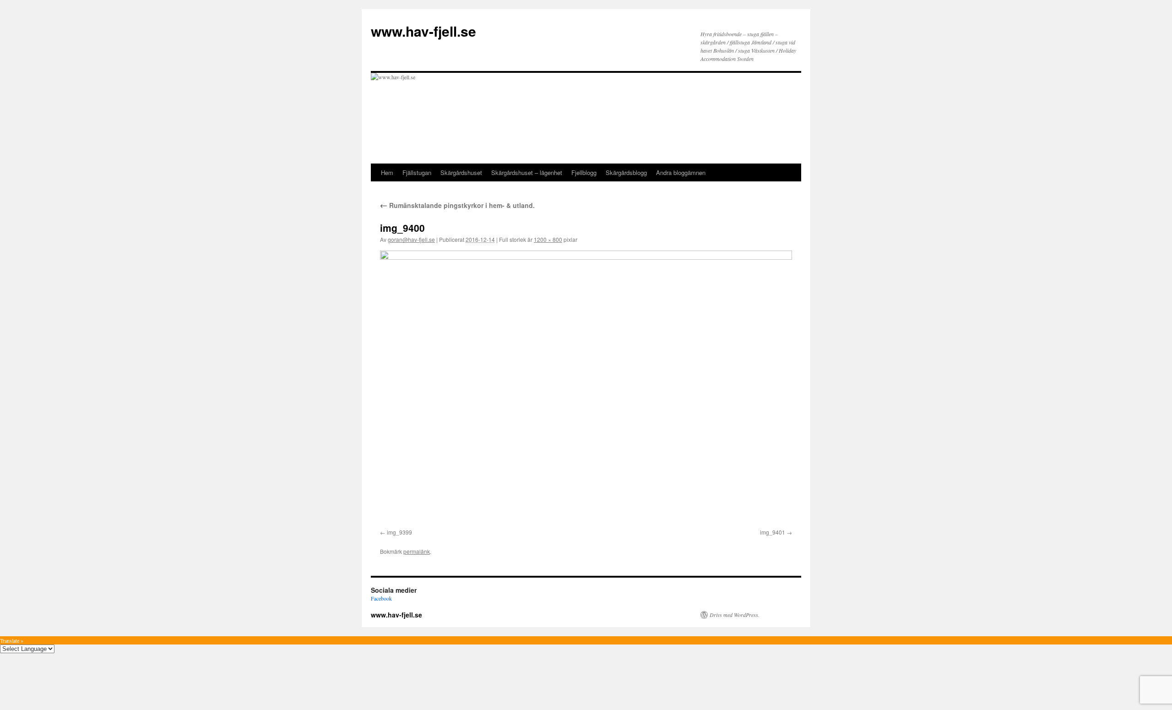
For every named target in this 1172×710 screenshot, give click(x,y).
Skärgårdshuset (461, 172)
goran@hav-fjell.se (411, 239)
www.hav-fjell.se (423, 31)
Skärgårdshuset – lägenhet (526, 172)
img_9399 (399, 532)
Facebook (381, 598)
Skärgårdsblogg (626, 172)
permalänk (416, 551)
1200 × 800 (548, 239)
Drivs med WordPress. (735, 614)
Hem (387, 172)
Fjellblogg (584, 172)
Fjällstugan (416, 172)
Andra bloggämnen (680, 172)
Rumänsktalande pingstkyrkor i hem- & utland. (457, 205)
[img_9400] (586, 388)
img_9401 (772, 532)
